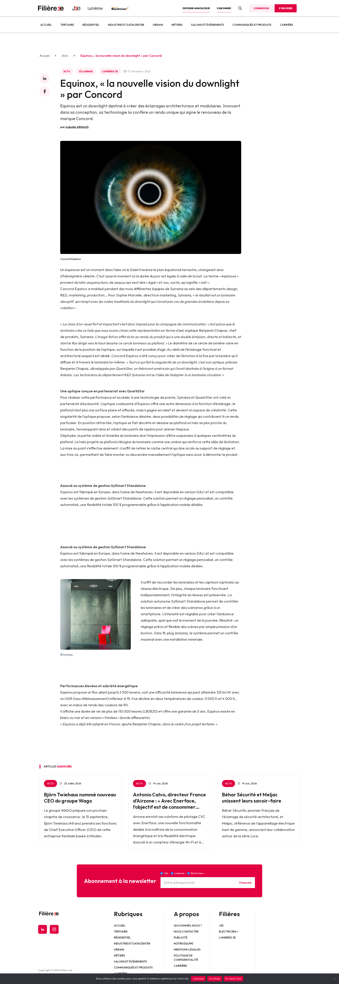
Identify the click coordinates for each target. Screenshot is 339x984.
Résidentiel (90, 24)
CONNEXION (261, 8)
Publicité (180, 937)
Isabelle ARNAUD (77, 127)
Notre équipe (183, 943)
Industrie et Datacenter (126, 24)
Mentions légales (187, 949)
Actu (65, 55)
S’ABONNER (224, 8)
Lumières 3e (110, 71)
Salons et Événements (207, 24)
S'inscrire (245, 882)
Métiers (177, 24)
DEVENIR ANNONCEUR (196, 8)
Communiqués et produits (252, 24)
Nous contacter (186, 931)
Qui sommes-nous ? (188, 925)
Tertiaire (67, 24)
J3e (221, 925)
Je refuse (214, 978)
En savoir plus (233, 978)
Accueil (46, 24)
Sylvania (176, 289)
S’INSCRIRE (285, 8)
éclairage (86, 71)
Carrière (286, 24)
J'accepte (198, 978)
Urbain (158, 24)
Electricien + (228, 931)
